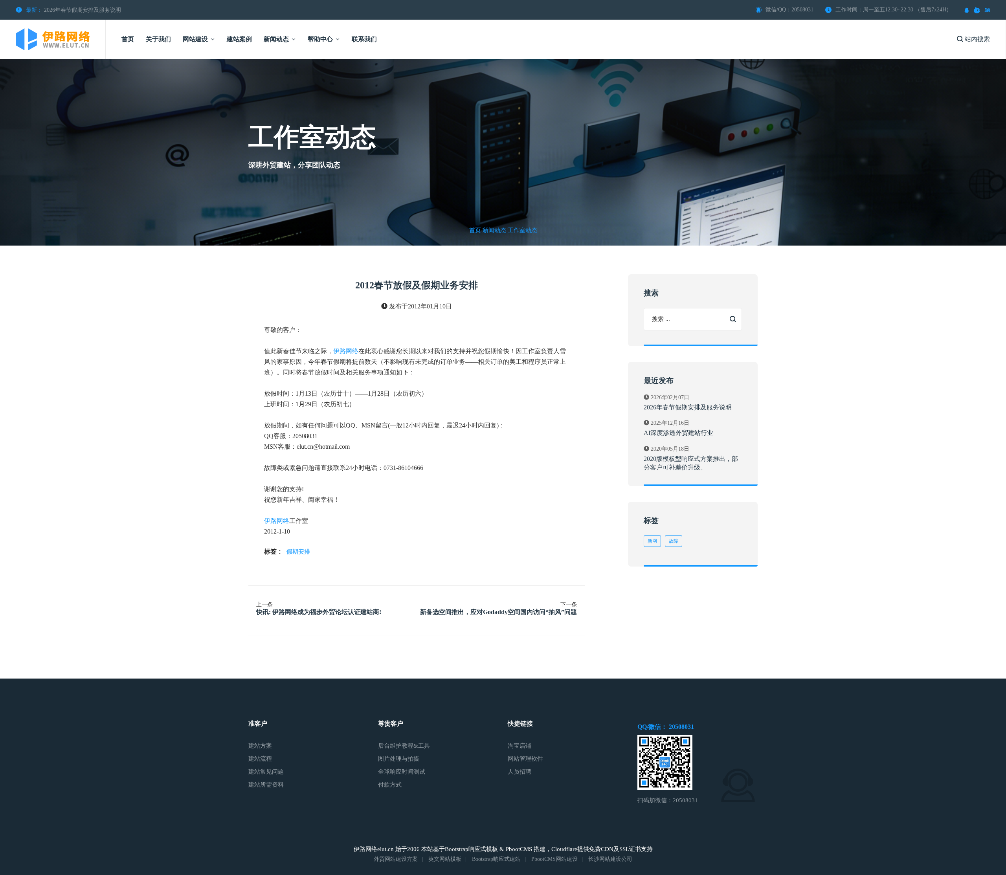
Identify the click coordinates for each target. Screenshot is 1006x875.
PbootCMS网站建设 (554, 859)
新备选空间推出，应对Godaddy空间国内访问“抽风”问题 (498, 612)
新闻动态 (494, 230)
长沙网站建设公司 (610, 859)
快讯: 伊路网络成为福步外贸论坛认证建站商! (318, 612)
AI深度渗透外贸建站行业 (678, 432)
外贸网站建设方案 (396, 859)
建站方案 (260, 746)
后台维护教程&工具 (404, 746)
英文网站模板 (444, 859)
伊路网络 (345, 351)
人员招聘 (519, 772)
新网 (652, 541)
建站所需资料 (266, 784)
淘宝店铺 (519, 746)
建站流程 (260, 759)
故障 (673, 541)
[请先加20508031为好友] (967, 10)
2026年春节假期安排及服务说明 (82, 10)
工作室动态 (522, 230)
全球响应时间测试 (401, 772)
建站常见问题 (266, 772)
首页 (475, 230)
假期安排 (298, 551)
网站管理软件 (525, 759)
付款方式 (390, 784)
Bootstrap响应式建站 (496, 859)
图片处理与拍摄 (398, 759)
